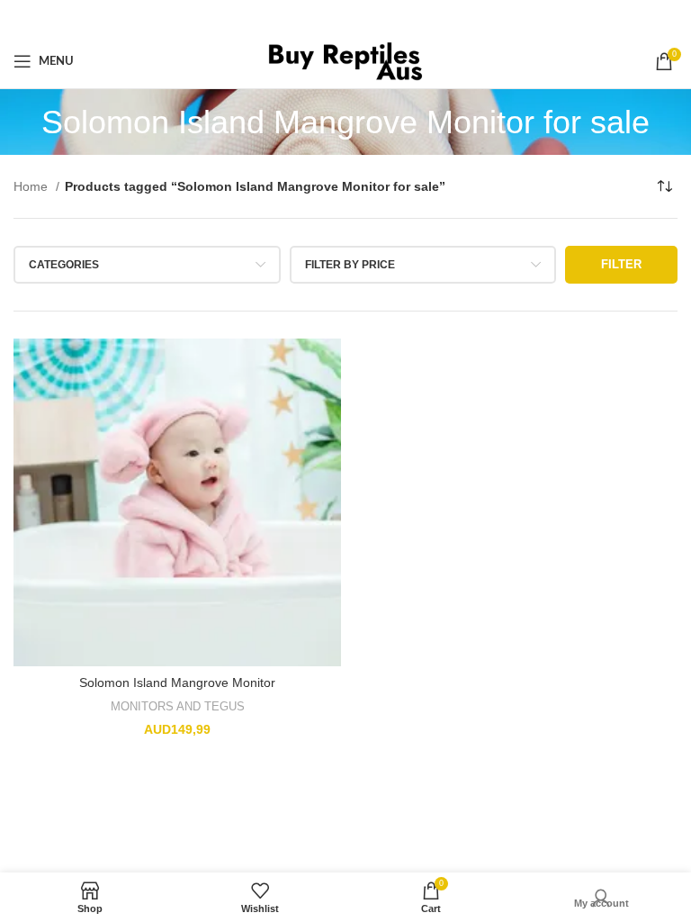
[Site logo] (345, 60)
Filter (621, 264)
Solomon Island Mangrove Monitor (177, 682)
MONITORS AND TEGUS (178, 706)
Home (32, 186)
